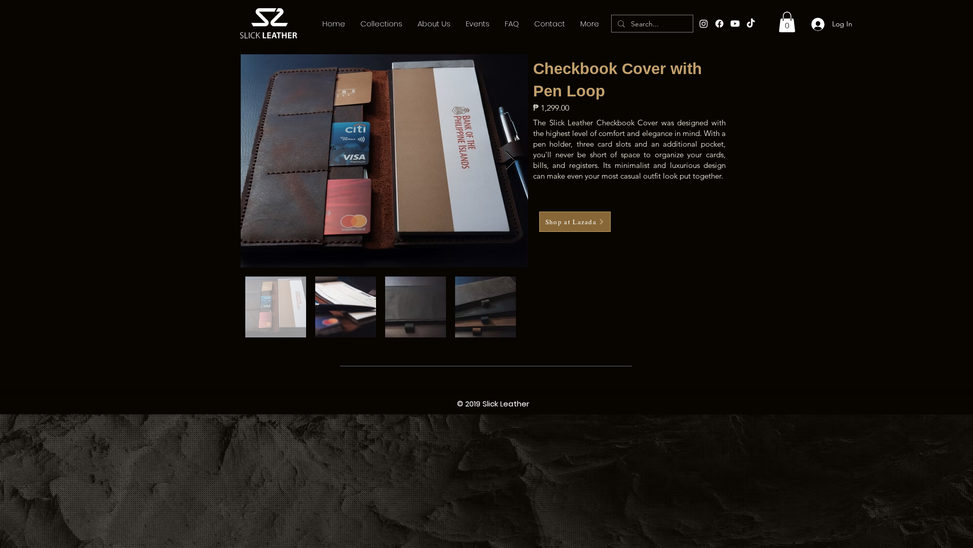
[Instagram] (703, 23)
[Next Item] (510, 160)
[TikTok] (750, 23)
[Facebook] (719, 23)
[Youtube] (735, 23)
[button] (787, 22)
